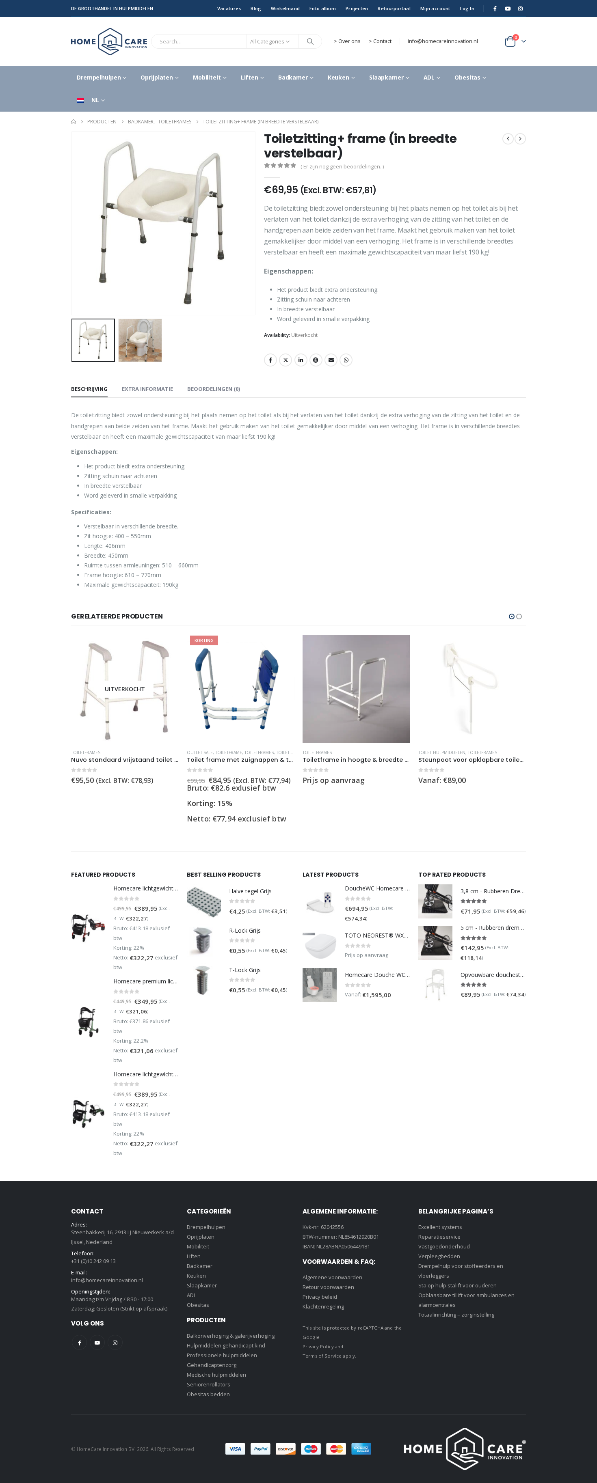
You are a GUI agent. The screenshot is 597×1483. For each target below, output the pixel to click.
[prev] (508, 138)
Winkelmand (285, 8)
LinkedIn (300, 360)
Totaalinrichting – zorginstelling (456, 1314)
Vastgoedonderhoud (444, 1246)
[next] (520, 138)
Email (330, 360)
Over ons (349, 41)
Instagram (115, 1342)
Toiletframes (85, 752)
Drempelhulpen (99, 77)
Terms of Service (322, 1356)
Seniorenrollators (208, 1384)
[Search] (310, 41)
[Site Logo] (109, 41)
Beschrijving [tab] (89, 388)
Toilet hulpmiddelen (441, 752)
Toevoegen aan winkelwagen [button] (281, 648)
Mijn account (435, 8)
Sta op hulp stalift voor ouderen (457, 1285)
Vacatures (229, 8)
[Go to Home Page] (73, 122)
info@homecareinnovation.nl (443, 41)
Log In (467, 8)
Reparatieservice (439, 1236)
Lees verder (165, 648)
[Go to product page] (356, 689)
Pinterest (315, 360)
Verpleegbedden (439, 1256)
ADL (429, 77)
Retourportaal (394, 8)
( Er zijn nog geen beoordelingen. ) (342, 166)
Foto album (322, 8)
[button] (73, 223)
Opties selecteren (512, 648)
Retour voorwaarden (328, 1287)
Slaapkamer (386, 77)
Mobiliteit (207, 77)
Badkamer (293, 77)
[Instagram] (520, 8)
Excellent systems (440, 1227)
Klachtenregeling (323, 1306)
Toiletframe (228, 752)
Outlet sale (200, 752)
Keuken (338, 77)
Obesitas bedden (208, 1394)
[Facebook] (495, 8)
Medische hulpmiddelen (216, 1374)
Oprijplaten (157, 77)
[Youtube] (507, 8)
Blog (256, 8)
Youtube (97, 1342)
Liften (249, 77)
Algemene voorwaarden (332, 1277)
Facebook (270, 360)
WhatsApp (346, 360)
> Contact (380, 41)
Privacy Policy (318, 1346)
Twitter (285, 360)
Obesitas (467, 77)
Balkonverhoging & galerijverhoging (231, 1335)
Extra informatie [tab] (147, 388)
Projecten (357, 8)
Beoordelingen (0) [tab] (213, 388)
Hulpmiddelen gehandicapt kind (226, 1345)
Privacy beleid (320, 1296)
